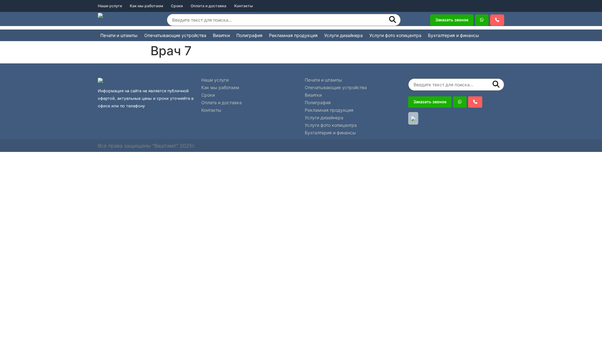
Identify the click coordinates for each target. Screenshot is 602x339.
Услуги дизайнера (343, 35)
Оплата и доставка (208, 5)
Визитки (221, 35)
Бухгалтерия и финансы (453, 35)
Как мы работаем (146, 5)
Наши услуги (110, 5)
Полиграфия (249, 35)
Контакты (243, 5)
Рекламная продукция (293, 35)
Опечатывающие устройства (175, 35)
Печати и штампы (119, 35)
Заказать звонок (451, 19)
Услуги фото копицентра (395, 35)
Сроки (177, 5)
